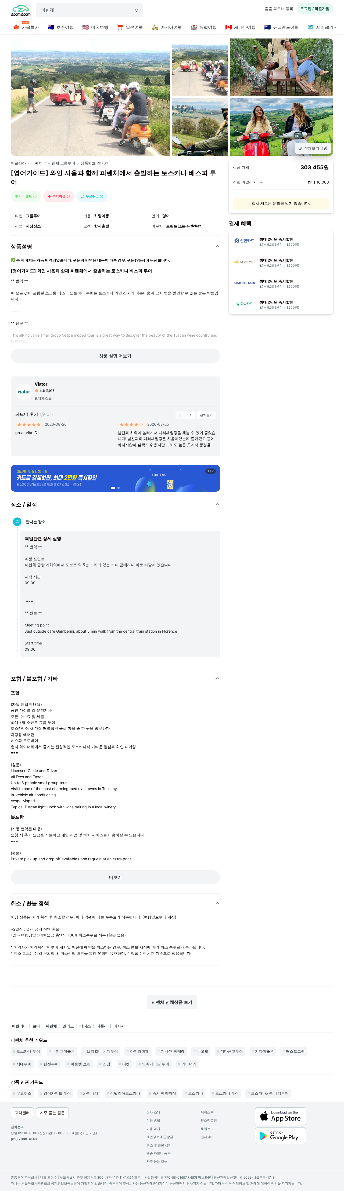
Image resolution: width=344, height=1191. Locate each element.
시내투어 (23, 1064)
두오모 (202, 1051)
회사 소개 (153, 1112)
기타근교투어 (231, 1051)
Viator (41, 384)
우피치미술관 (63, 1051)
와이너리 (188, 1064)
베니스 (85, 1026)
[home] (21, 11)
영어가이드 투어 (155, 1064)
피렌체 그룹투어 (61, 163)
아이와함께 (139, 1051)
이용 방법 (153, 1120)
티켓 (126, 1064)
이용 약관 (153, 1129)
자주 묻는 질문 (156, 1161)
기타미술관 (264, 1051)
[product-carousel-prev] (180, 415)
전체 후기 (207, 1137)
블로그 (207, 1129)
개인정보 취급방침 (159, 1137)
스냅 (106, 1064)
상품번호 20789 (94, 163)
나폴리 (102, 1026)
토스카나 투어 (28, 1051)
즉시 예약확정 (164, 1093)
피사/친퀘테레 (173, 1051)
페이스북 (207, 1112)
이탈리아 (18, 163)
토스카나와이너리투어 (270, 1093)
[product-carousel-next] (190, 415)
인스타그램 (209, 1120)
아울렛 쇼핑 (81, 1064)
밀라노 (68, 1026)
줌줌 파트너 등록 (279, 8)
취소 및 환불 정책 (158, 1145)
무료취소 (23, 1093)
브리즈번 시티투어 (102, 1051)
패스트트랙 (295, 1051)
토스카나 (195, 1093)
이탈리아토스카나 (125, 1093)
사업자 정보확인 (199, 1177)
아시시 (119, 1026)
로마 (36, 1026)
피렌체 (36, 163)
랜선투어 (51, 1064)
